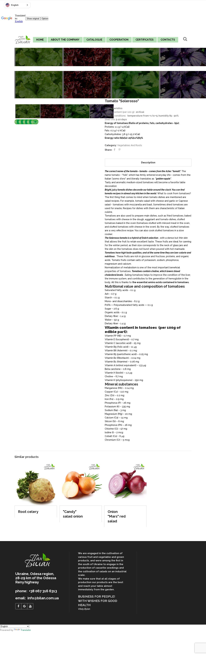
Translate (25, 630)
